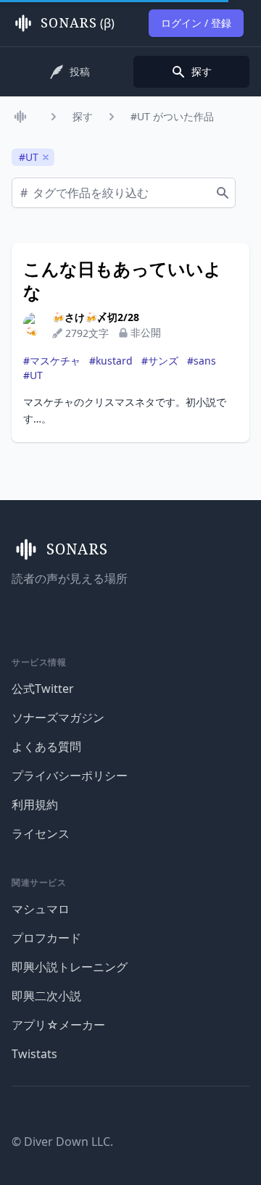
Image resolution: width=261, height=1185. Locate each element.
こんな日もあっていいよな (122, 280)
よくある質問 (46, 746)
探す (82, 116)
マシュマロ (41, 909)
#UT (33, 375)
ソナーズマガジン (58, 717)
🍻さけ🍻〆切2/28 (95, 317)
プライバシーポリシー (70, 775)
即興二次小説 (46, 996)
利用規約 (35, 804)
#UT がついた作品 (172, 116)
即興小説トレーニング (70, 967)
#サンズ (159, 360)
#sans (201, 360)
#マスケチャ (51, 360)
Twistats (34, 1054)
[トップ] (23, 116)
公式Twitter (43, 689)
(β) (78, 23)
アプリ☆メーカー (58, 1025)
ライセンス (41, 833)
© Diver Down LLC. (62, 1141)
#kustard (111, 360)
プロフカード (46, 938)
